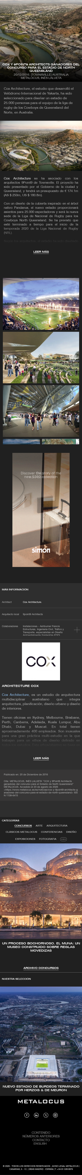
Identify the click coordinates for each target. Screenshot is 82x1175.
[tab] (23, 826)
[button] (6, 906)
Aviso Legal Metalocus (65, 1166)
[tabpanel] (41, 906)
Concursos (23, 826)
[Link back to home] (41, 1104)
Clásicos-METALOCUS (21, 832)
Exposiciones (25, 839)
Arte (39, 826)
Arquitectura (57, 826)
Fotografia (47, 839)
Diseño (71, 832)
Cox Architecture (17, 178)
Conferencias (51, 832)
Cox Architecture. (32, 602)
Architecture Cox (20, 686)
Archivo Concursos (41, 968)
